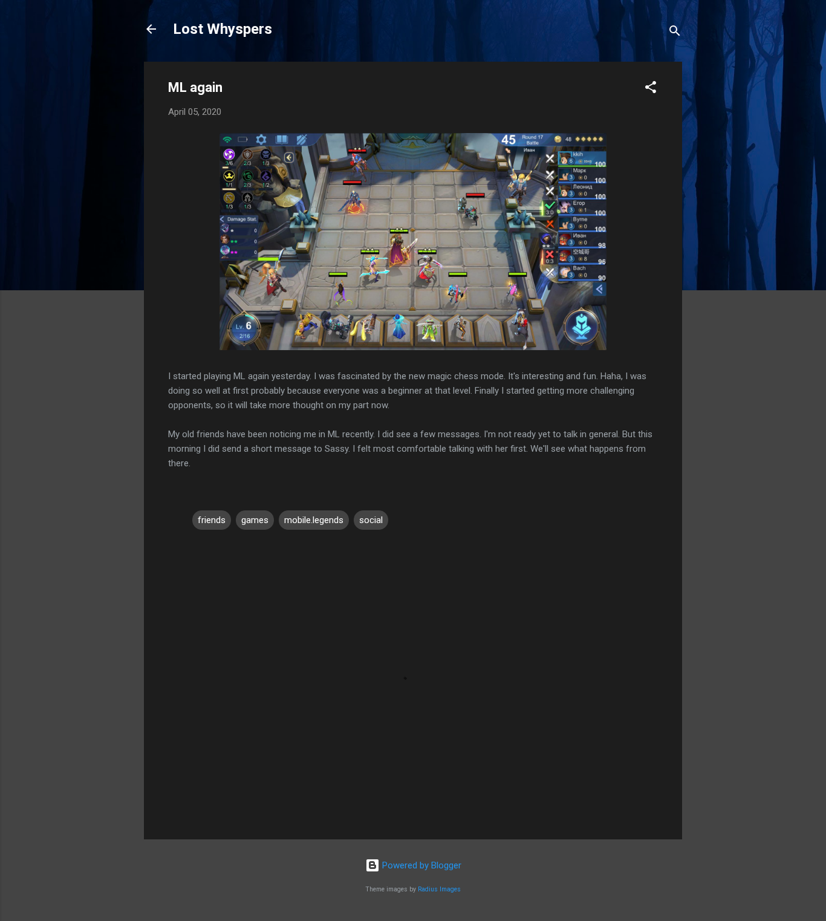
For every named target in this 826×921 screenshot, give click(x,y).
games (254, 520)
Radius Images (439, 889)
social (371, 520)
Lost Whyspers (222, 29)
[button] (650, 89)
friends (212, 520)
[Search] (675, 33)
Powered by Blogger (420, 865)
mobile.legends (313, 520)
